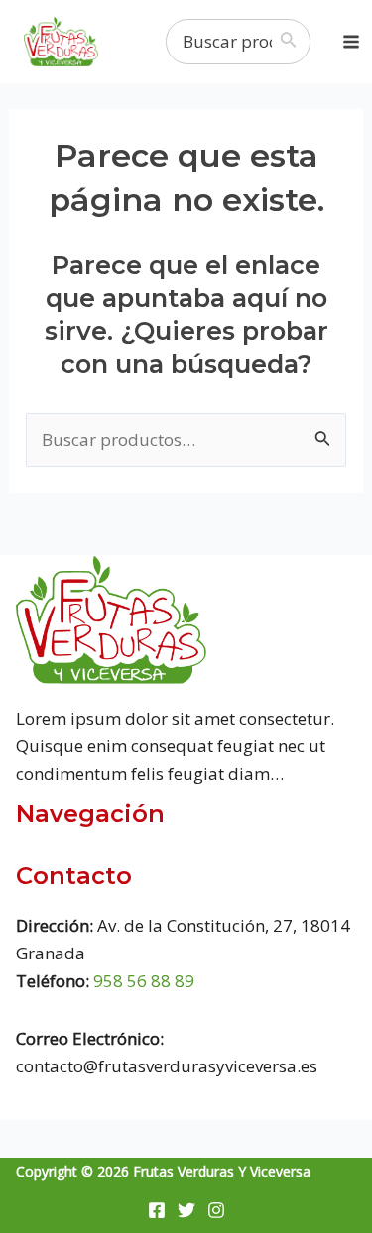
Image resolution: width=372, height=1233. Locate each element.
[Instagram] (216, 1210)
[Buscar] (293, 41)
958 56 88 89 (143, 980)
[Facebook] (157, 1210)
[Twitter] (186, 1210)
